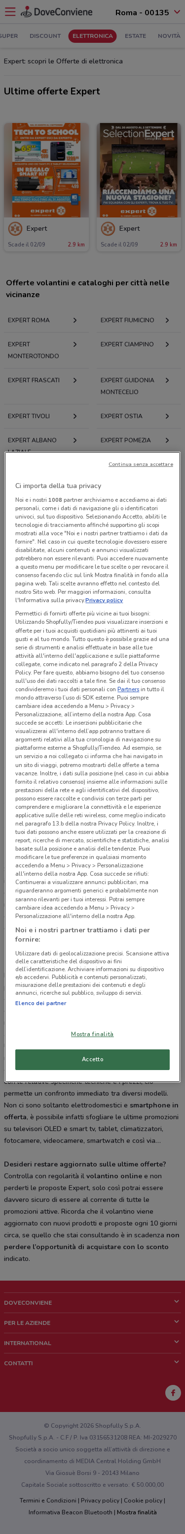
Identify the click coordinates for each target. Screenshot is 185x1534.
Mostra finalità (92, 1034)
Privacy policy (104, 600)
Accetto (93, 1059)
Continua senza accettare (141, 464)
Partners (128, 689)
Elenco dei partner (40, 1003)
